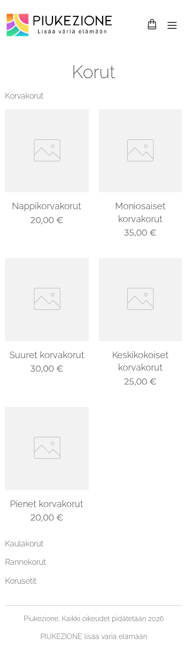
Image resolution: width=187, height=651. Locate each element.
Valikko (172, 25)
